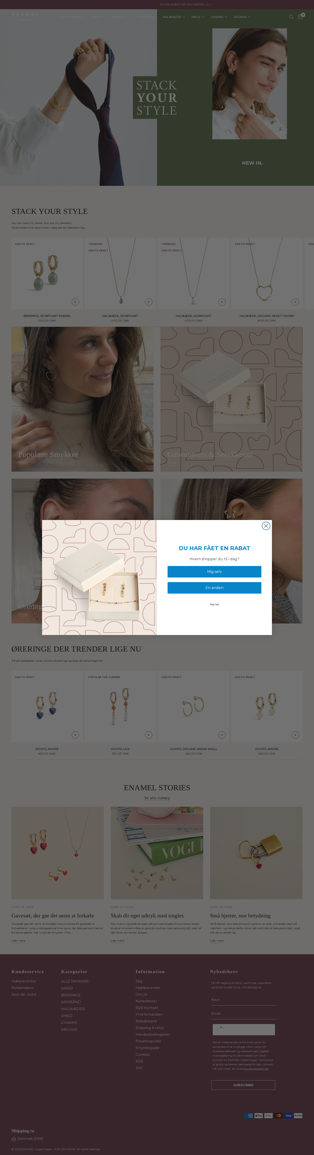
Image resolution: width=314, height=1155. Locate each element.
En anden (214, 588)
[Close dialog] (266, 526)
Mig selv (214, 571)
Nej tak (214, 604)
